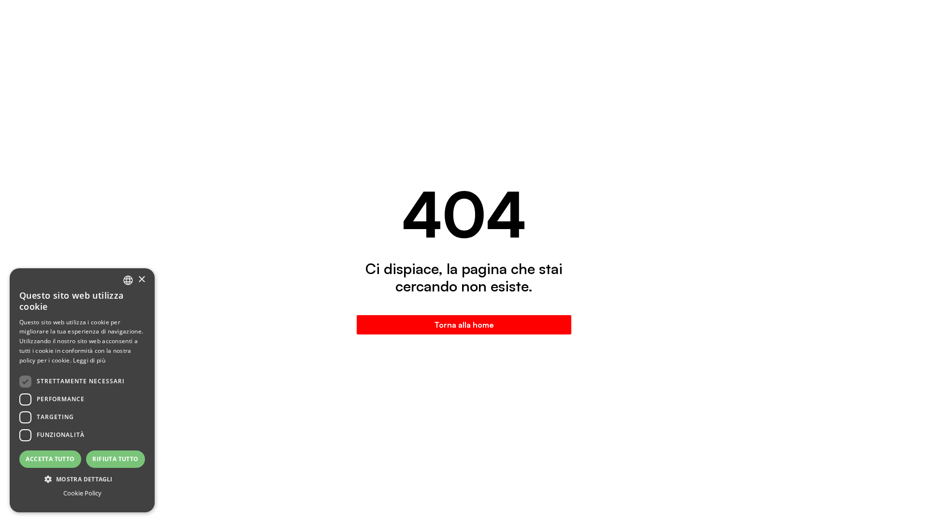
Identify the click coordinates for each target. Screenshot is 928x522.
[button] (82, 479)
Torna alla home (464, 325)
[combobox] (128, 280)
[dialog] (82, 390)
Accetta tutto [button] (50, 459)
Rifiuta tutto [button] (115, 459)
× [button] (141, 279)
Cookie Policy (82, 493)
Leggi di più (89, 360)
